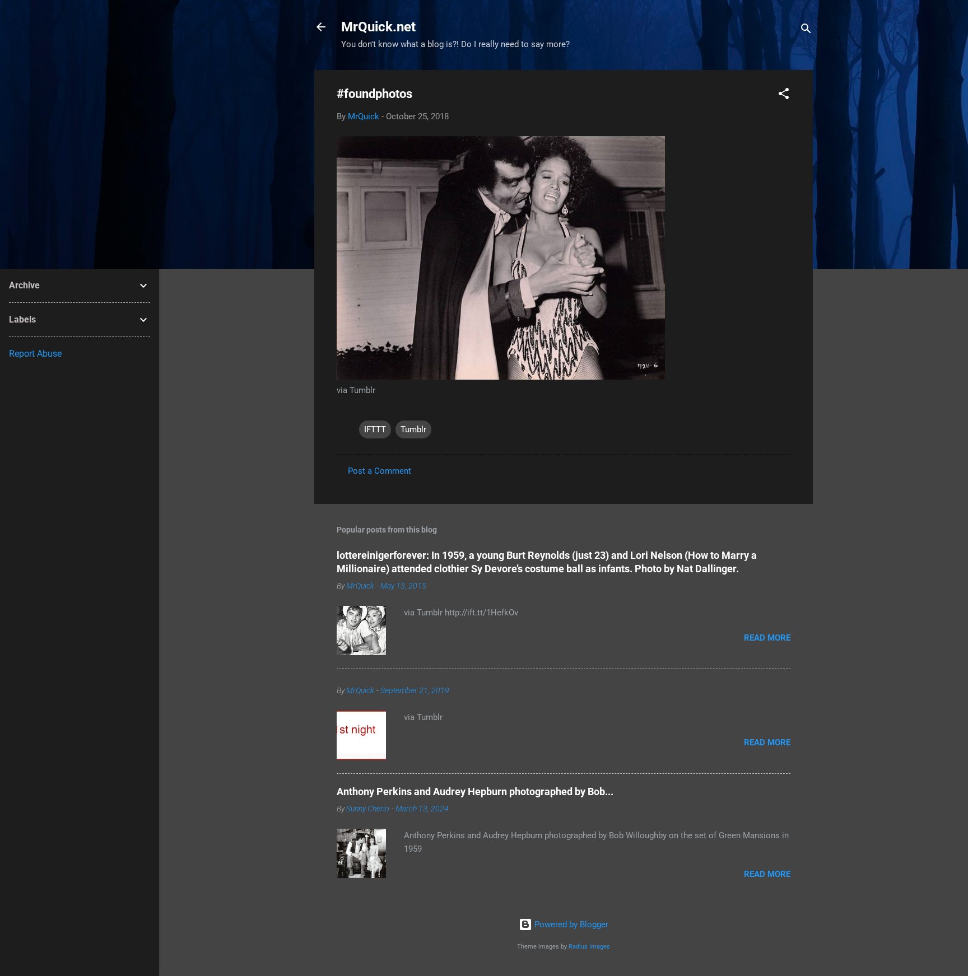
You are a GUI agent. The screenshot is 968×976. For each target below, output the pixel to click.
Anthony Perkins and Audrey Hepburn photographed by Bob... (475, 791)
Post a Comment (379, 471)
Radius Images (589, 946)
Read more (767, 638)
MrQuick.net (378, 27)
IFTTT (375, 429)
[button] (783, 95)
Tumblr (413, 429)
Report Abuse (35, 353)
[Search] (806, 30)
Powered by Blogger (570, 924)
